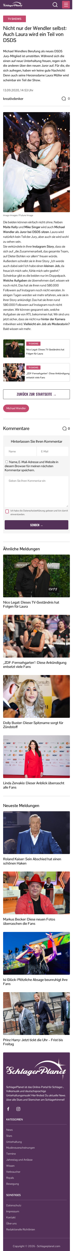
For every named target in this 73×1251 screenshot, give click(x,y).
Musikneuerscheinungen (20, 1147)
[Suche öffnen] (55, 5)
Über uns (11, 1223)
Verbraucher (13, 1171)
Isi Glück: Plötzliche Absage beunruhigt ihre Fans (35, 982)
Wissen (10, 1165)
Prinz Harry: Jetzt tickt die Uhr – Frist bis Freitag (33, 1042)
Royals (10, 1177)
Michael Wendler (16, 408)
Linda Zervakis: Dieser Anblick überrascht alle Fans (33, 785)
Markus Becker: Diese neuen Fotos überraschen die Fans (29, 921)
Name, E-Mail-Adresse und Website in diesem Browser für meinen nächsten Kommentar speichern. (31, 466)
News (9, 1129)
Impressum (12, 1211)
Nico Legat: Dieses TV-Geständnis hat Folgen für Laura (31, 604)
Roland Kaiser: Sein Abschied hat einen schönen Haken (32, 861)
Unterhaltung (14, 1142)
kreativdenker (13, 98)
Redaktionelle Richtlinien (20, 1229)
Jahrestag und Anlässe (19, 1159)
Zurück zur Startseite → (36, 394)
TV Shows (14, 19)
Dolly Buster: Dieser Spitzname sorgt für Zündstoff (33, 725)
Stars (9, 1136)
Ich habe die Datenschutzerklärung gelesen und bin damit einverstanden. (39, 512)
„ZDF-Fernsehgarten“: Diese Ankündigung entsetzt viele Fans (34, 664)
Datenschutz (13, 1205)
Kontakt (11, 1217)
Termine (11, 1153)
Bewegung (12, 1184)
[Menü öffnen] (66, 5)
